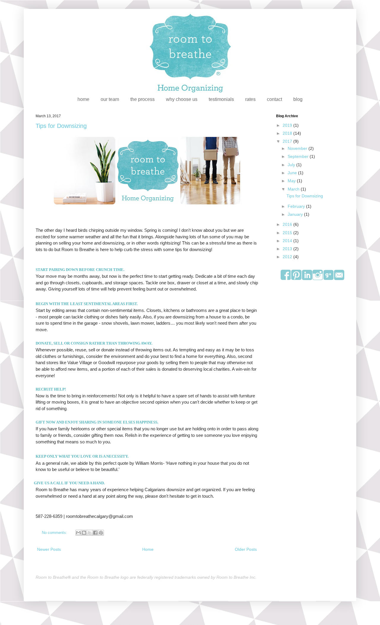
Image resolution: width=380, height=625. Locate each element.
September (299, 156)
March (294, 189)
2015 (288, 232)
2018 (288, 133)
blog (298, 99)
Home (147, 549)
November (298, 148)
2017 (288, 141)
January (296, 214)
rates (250, 99)
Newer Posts (49, 549)
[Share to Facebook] (95, 533)
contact (274, 99)
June (293, 172)
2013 (288, 248)
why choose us (181, 99)
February (297, 206)
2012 (288, 256)
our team (110, 99)
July (292, 164)
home (83, 99)
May (292, 180)
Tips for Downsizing (61, 126)
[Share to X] (90, 533)
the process (142, 99)
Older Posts (246, 549)
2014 (288, 240)
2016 (288, 224)
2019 (288, 125)
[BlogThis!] (84, 533)
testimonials (221, 99)
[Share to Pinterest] (101, 533)
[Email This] (78, 533)
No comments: (55, 533)
